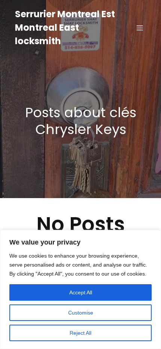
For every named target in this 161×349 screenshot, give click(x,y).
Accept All (80, 292)
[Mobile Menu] (139, 27)
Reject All (80, 333)
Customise (80, 313)
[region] (80, 289)
